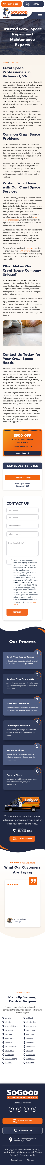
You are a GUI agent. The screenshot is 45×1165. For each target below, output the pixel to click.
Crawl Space (15, 62)
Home (5, 62)
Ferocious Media (27, 1155)
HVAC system (24, 251)
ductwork (30, 248)
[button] (39, 15)
